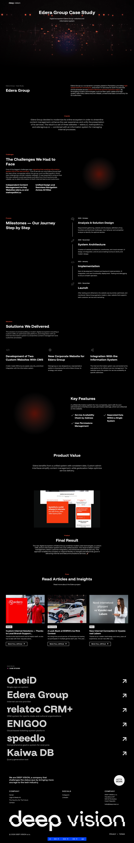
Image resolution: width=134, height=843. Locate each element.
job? (82, 839)
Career (11, 795)
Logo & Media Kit (15, 797)
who (55, 839)
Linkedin (65, 797)
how (73, 839)
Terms (122, 834)
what (64, 839)
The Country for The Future (18, 800)
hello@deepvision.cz (112, 804)
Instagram (65, 795)
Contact (12, 802)
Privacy (112, 834)
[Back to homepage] (14, 3)
